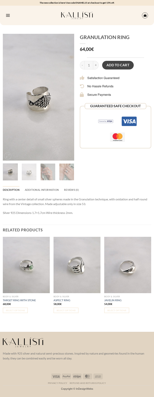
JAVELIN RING (113, 300)
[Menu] (8, 15)
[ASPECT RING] (77, 265)
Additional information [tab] (42, 189)
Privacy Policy (57, 383)
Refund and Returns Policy (88, 383)
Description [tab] (11, 189)
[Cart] (145, 15)
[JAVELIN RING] (127, 265)
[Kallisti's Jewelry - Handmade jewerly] (77, 15)
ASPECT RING (62, 300)
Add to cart (118, 65)
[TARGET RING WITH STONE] (26, 265)
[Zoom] (7, 156)
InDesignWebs (84, 388)
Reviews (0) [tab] (71, 189)
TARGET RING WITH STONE (19, 300)
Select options (15, 310)
